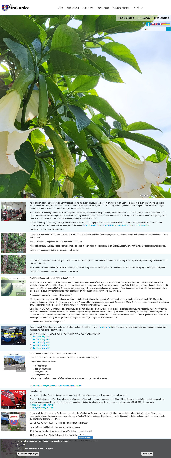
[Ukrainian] (168, 24)
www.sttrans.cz (105, 327)
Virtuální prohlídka (126, 18)
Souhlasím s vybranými (28, 454)
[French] (160, 24)
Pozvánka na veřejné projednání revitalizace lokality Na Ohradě (56, 385)
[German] (164, 24)
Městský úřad (73, 8)
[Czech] (152, 24)
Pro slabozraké (162, 18)
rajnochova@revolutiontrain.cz (42, 405)
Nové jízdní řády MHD (41, 337)
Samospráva (87, 8)
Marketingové (47, 449)
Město (60, 8)
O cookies (21, 444)
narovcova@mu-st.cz (92, 225)
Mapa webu (145, 18)
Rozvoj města (103, 8)
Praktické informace (121, 8)
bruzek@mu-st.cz (141, 225)
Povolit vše (147, 454)
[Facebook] (148, 24)
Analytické (35, 449)
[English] (156, 24)
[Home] (16, 6)
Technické (24, 449)
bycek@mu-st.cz (109, 225)
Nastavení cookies (85, 437)
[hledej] (168, 29)
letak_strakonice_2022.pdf (42, 408)
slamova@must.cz (125, 225)
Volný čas (138, 8)
